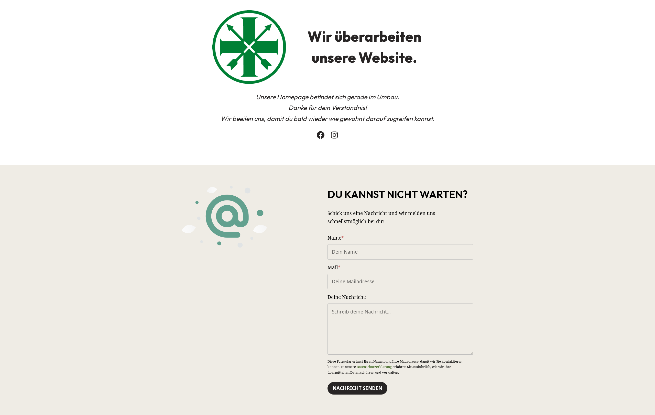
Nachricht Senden (357, 388)
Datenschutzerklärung (374, 366)
